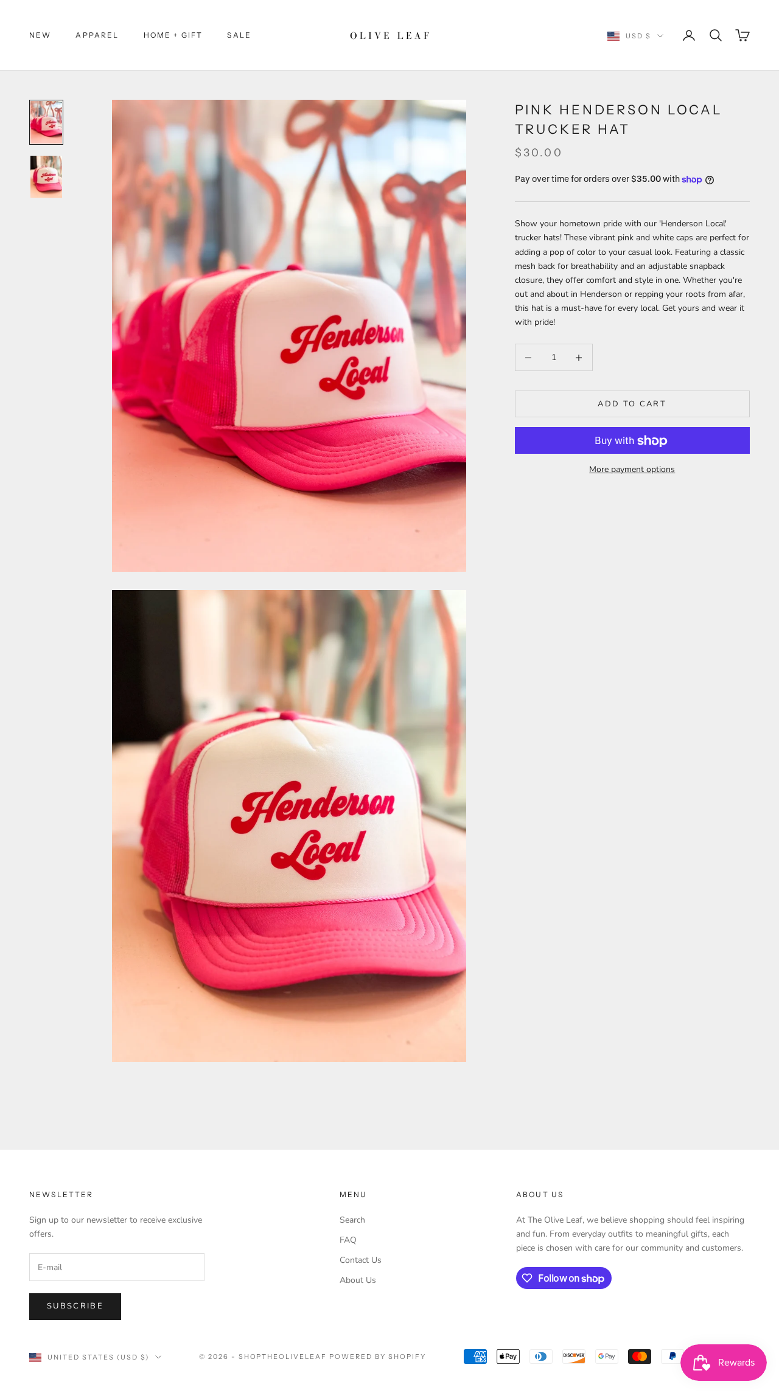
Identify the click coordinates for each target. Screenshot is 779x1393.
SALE (239, 35)
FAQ (348, 1240)
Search (352, 1220)
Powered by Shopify (377, 1356)
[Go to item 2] (46, 177)
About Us (358, 1280)
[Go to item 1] (46, 122)
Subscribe (75, 1306)
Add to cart (632, 403)
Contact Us (361, 1260)
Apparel (97, 35)
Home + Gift (173, 35)
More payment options (632, 470)
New (40, 35)
